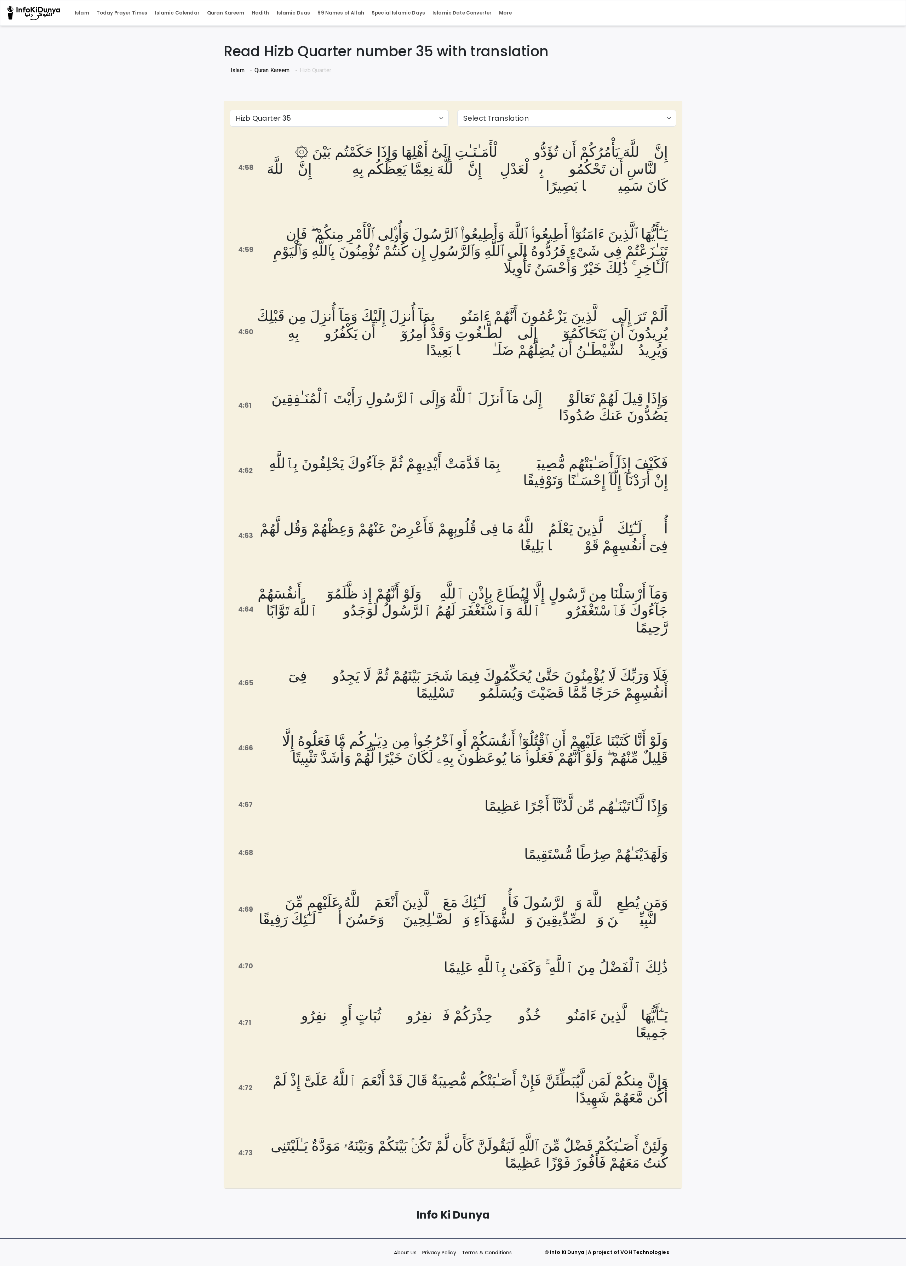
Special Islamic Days (398, 13)
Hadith (260, 13)
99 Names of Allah (340, 13)
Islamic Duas (293, 13)
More (505, 13)
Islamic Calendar (177, 13)
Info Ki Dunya (567, 1252)
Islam (82, 13)
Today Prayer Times (122, 13)
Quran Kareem (225, 13)
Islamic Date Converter (462, 13)
